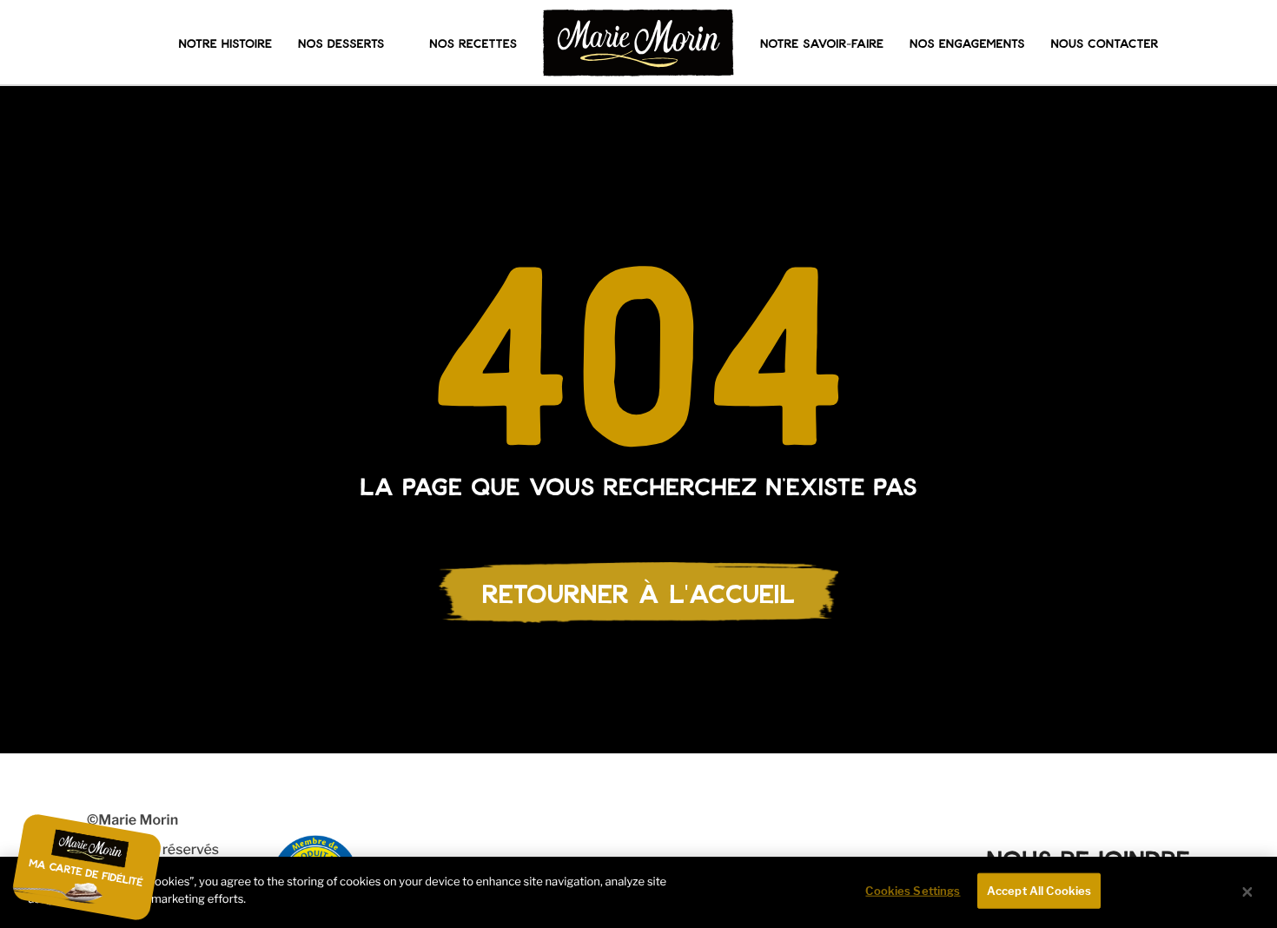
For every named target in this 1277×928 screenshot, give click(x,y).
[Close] (1247, 892)
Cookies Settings (912, 891)
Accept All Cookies (1039, 891)
